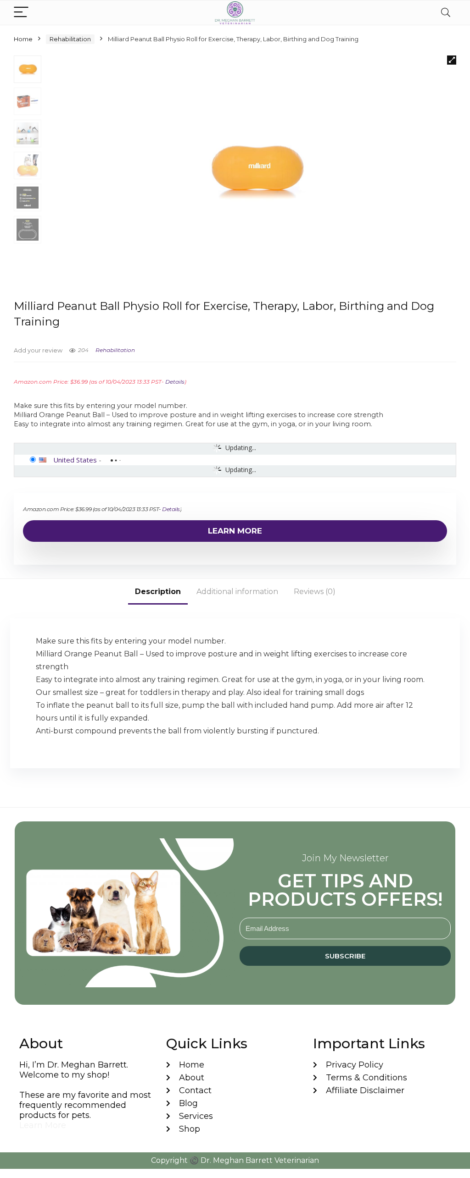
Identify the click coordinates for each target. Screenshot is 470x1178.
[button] (451, 60)
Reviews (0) (315, 591)
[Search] (446, 12)
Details (175, 381)
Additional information (237, 591)
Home (23, 39)
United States (75, 459)
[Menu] (21, 12)
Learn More (235, 530)
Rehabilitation (70, 39)
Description (158, 591)
